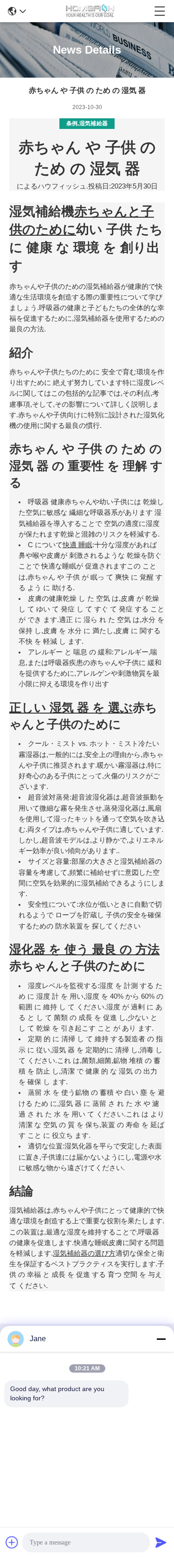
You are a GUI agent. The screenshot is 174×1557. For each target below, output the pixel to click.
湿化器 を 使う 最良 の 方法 (84, 949)
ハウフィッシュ (62, 186)
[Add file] (12, 1542)
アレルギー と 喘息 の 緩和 (70, 652)
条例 (72, 123)
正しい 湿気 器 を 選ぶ (71, 707)
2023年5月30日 (134, 186)
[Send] (161, 1542)
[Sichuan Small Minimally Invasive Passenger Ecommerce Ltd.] (90, 11)
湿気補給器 (93, 123)
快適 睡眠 (77, 545)
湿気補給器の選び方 (84, 1253)
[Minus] (161, 1338)
